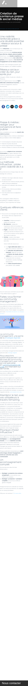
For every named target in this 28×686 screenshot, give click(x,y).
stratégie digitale (12, 338)
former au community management (10, 299)
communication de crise (10, 366)
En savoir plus (17, 493)
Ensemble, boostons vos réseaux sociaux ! (12, 312)
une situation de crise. (16, 392)
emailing (14, 399)
